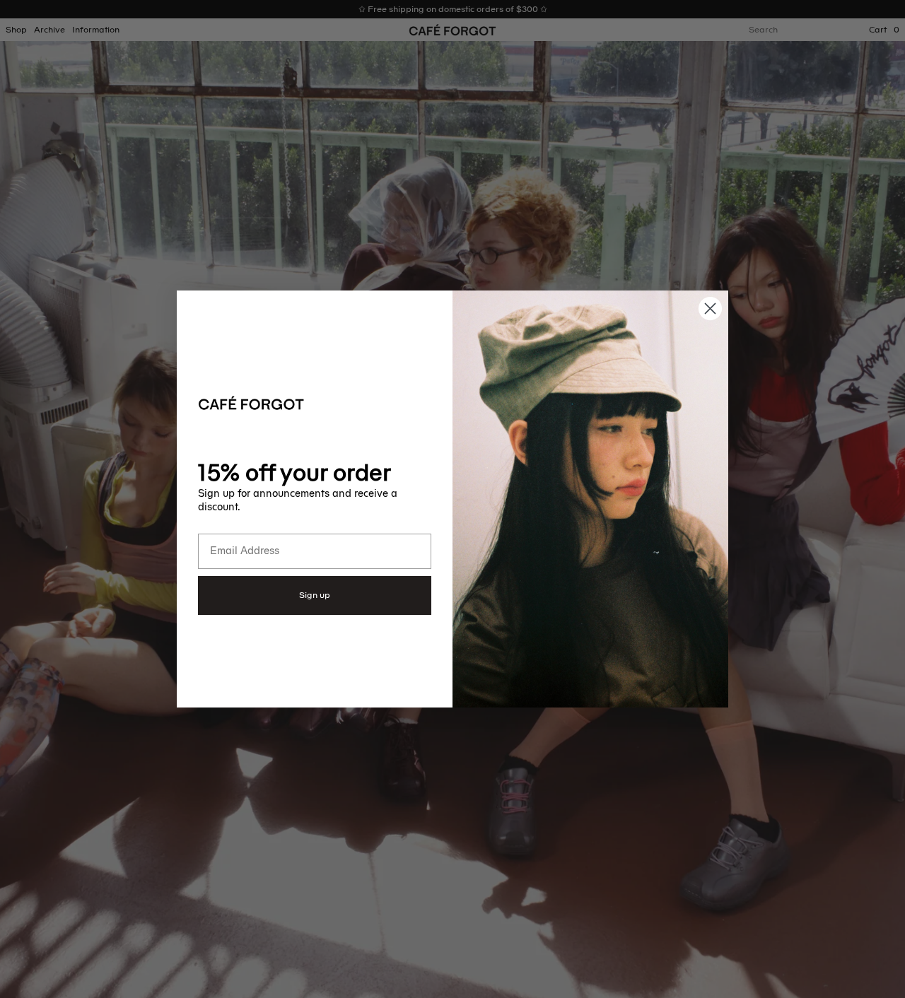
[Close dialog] (710, 308)
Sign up (314, 595)
